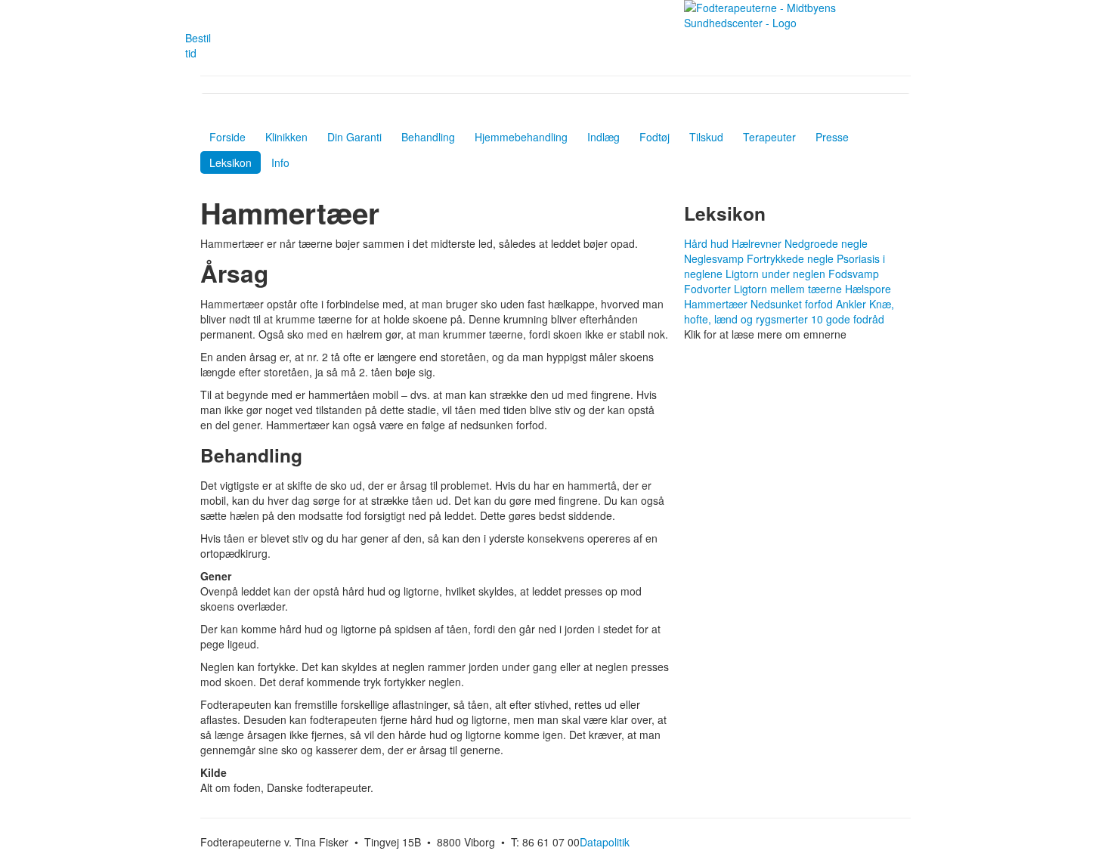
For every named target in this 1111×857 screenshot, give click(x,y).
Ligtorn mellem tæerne (788, 288)
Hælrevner (758, 243)
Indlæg (603, 136)
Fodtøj (654, 136)
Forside (227, 136)
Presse (832, 136)
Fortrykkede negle (790, 258)
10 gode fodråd (847, 318)
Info (280, 162)
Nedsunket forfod (791, 303)
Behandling (428, 136)
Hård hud (706, 243)
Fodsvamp (853, 273)
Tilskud (706, 136)
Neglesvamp (714, 258)
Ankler (851, 303)
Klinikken (286, 136)
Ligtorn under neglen (775, 273)
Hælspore (868, 288)
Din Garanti (354, 136)
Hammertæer (715, 303)
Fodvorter (707, 288)
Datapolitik (605, 841)
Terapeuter (769, 136)
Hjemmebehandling (521, 136)
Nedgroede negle (826, 243)
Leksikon (230, 162)
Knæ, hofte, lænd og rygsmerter (789, 311)
